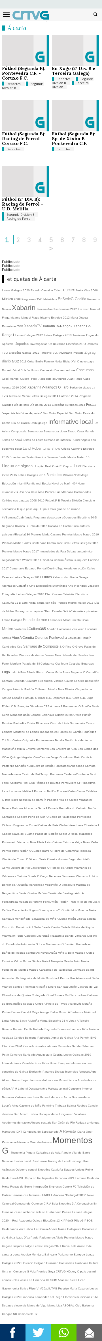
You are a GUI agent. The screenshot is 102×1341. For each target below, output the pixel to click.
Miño (61, 952)
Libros (47, 577)
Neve (90, 1195)
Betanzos (87, 663)
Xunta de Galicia (62, 1037)
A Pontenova (69, 706)
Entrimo (31, 748)
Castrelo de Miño (30, 1105)
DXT (19, 1131)
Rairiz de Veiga (73, 842)
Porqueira (57, 774)
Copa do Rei (33, 1178)
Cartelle (66, 927)
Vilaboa (59, 680)
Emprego (77, 1161)
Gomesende (22, 1203)
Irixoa (72, 825)
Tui (4, 740)
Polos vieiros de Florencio (29, 1280)
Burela (32, 876)
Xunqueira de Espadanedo (41, 1131)
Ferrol (6, 663)
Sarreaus (8, 918)
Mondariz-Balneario (45, 1254)
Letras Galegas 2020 (16, 290)
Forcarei (62, 791)
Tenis (43, 859)
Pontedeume (11, 850)
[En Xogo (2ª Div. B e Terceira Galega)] (75, 64)
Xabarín (24, 307)
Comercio (16, 1054)
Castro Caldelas (86, 791)
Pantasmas (67, 1263)
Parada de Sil (31, 663)
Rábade (38, 1029)
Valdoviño (52, 884)
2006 (94, 290)
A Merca (62, 918)
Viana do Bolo (27, 842)
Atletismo (16, 782)
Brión (27, 714)
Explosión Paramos (42, 1071)
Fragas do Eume (21, 1186)
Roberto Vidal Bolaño (16, 370)
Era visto (84, 309)
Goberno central (27, 1169)
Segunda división (80, 859)
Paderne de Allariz (51, 1237)
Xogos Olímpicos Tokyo (17, 1246)
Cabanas (88, 1046)
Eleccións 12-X (53, 1220)
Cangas (7, 689)
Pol (31, 927)
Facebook (13, 1332)
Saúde (77, 1046)
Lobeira (79, 680)
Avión (54, 901)
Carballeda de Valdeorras (56, 969)
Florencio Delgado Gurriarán (40, 1263)
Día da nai (37, 404)
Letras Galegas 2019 (77, 1054)
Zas (75, 629)
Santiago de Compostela (42, 646)
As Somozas (62, 1029)
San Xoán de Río (64, 1122)
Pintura (31, 1152)
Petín (6, 1054)
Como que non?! (50, 910)
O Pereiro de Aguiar (60, 867)
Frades (16, 1012)
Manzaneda (37, 884)
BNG (93, 1037)
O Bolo (70, 952)
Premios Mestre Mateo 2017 (21, 551)
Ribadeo (13, 655)
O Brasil (40, 697)
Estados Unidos (74, 1169)
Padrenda (44, 1037)
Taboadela (47, 731)
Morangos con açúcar (29, 611)
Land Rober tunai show (42, 448)
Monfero (16, 663)
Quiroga (16, 757)
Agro (93, 1071)
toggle (6, 14)
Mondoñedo (23, 918)
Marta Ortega (79, 317)
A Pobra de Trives (56, 1003)
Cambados (9, 646)
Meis (58, 655)
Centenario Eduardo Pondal (28, 568)
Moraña (87, 1003)
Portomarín (9, 842)
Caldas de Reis (48, 825)
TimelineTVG (49, 352)
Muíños (89, 1012)
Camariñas (64, 629)
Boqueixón (92, 680)
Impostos (48, 1178)
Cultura (93, 1263)
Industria (36, 1080)
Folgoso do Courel (25, 825)
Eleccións (44, 1169)
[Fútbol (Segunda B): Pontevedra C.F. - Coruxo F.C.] (25, 64)
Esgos (48, 1029)
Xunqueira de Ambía (40, 765)
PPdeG (68, 1220)
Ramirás (7, 723)
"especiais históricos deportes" (22, 413)
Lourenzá (43, 935)
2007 (23, 387)
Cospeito (75, 663)
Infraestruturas (12, 1063)
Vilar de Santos (12, 986)
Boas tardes (18, 457)
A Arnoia (18, 689)
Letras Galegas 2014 (45, 396)
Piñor (46, 1063)
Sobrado (29, 1003)
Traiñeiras (79, 335)
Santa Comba (28, 893)
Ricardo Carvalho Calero (47, 290)
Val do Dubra (23, 961)
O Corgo (43, 876)
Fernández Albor (59, 620)
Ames (67, 672)
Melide (26, 791)
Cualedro (32, 680)
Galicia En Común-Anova (41, 1229)
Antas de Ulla (11, 978)
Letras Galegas (54, 335)
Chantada (90, 825)
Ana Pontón (82, 1037)
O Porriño (85, 706)
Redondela (46, 680)
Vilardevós (75, 1003)
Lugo (6, 672)
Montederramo (12, 774)
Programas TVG (32, 299)
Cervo (50, 672)
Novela (7, 309)
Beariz (90, 969)
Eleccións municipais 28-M (80, 1297)
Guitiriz (60, 714)
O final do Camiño (52, 559)
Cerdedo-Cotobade (77, 774)
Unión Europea (60, 1063)
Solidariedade (81, 1097)
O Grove (78, 646)
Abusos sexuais (41, 1122)
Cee (20, 646)
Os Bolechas (57, 343)
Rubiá (66, 1246)
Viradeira (93, 585)
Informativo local (71, 421)
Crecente (18, 910)
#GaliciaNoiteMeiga (75, 475)
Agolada (8, 1037)
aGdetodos (69, 517)
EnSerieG (66, 299)
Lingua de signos (18, 466)
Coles (72, 791)
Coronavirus (85, 1203)
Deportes (14, 84)
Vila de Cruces (69, 799)
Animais (46, 1142)
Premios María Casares (46, 534)
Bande (70, 935)
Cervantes (65, 1046)
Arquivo (26, 1254)
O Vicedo (32, 859)
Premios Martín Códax (17, 542)
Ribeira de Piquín (82, 927)
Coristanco (48, 663)
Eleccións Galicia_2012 (24, 352)
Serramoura (35, 431)
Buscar (95, 14)
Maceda (80, 952)
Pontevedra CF (71, 782)
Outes (90, 952)
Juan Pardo (75, 378)
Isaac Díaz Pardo (27, 1237)
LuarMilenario (65, 492)
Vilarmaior (9, 935)
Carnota (90, 765)
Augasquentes (12, 559)
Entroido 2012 (61, 317)
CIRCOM (52, 1280)
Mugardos (26, 901)
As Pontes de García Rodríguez (75, 731)
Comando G (21, 1271)
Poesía (42, 309)
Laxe (5, 791)
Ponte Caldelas (26, 935)
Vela (33, 1271)
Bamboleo (54, 475)
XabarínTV (33, 326)
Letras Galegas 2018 (30, 594)
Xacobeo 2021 (65, 1178)
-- (11, 1220)
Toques (59, 995)
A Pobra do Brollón (44, 791)
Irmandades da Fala (53, 551)
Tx (35, 1314)
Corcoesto (47, 370)
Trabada (61, 1105)
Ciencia (72, 1080)
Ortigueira (29, 740)
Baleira (72, 1105)
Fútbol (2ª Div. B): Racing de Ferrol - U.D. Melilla (22, 204)
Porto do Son (37, 816)
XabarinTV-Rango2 (58, 326)
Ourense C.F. (40, 1203)
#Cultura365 (37, 629)
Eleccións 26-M (12, 1046)
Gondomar (67, 757)
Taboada (85, 850)
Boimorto (31, 1037)
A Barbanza (76, 1012)
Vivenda (35, 1142)
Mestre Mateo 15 (78, 457)
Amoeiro (59, 1195)
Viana (44, 1020)
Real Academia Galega (27, 1220)
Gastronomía (11, 1288)
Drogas (60, 1071)
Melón (72, 918)
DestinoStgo (55, 568)
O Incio (41, 944)
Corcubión (9, 927)
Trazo (73, 901)
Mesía (85, 961)
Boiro (15, 799)
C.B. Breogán (20, 706)
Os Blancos (72, 995)
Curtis (6, 714)
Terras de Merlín (20, 396)
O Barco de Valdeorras (61, 816)
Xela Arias (77, 1246)
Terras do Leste (33, 439)
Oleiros (17, 740)
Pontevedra (58, 638)
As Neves (42, 952)
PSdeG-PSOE (83, 1220)
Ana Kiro (53, 309)
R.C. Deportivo (56, 697)
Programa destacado (47, 517)
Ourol (50, 995)
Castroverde (39, 867)
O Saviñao (68, 944)
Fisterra (38, 901)
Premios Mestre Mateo (78, 1237)
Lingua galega (86, 918)
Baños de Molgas (14, 952)
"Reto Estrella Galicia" (58, 611)
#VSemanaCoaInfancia (17, 517)
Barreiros (22, 927)
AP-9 (14, 1088)
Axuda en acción (75, 568)
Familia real (34, 483)
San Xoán (50, 413)
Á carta (17, 28)
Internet (87, 1088)
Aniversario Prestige (71, 352)
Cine (32, 585)
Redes (44, 1097)
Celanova (48, 714)
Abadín (52, 629)
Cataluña (57, 1169)
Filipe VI (34, 1288)
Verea (73, 1020)
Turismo (94, 1029)
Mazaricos (85, 833)
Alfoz (15, 1105)
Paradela (28, 1063)
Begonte (77, 672)
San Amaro (21, 1114)
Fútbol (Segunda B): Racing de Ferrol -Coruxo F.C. (23, 138)
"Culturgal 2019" (76, 1195)
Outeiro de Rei (21, 867)
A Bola (54, 1203)
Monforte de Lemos (26, 731)
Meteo (8, 628)
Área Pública (47, 492)
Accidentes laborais (44, 1046)
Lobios (93, 876)
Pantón (64, 901)
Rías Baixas (40, 1161)
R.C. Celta (73, 697)
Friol (26, 782)
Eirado (72, 431)
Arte (71, 585)
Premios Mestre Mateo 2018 (75, 602)
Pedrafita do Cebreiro (73, 808)
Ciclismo (7, 825)
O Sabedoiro (53, 1212)
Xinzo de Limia (60, 723)
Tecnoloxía (18, 1152)
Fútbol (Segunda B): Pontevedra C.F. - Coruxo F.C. (23, 73)
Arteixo (7, 637)
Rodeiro (18, 1029)
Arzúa (53, 952)
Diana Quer (84, 1131)
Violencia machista (27, 1097)
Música (8, 299)
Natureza (8, 1097)
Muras (63, 1080)
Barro (46, 850)
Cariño (56, 927)
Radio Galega (79, 577)
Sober (63, 833)
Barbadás (20, 723)
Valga (55, 757)
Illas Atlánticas (79, 978)
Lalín (14, 672)
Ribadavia (43, 723)
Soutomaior (78, 723)
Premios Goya (46, 1271)
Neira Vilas (83, 290)
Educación (56, 1097)
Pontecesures (45, 740)
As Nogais (31, 910)
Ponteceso (84, 816)
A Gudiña (22, 884)
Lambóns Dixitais (33, 1212)
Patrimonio (9, 1142)
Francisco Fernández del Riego (42, 1297)
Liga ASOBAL (65, 1305)
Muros (69, 714)
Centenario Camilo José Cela (51, 542)
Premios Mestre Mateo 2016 (80, 534)
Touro (65, 663)
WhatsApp (63, 1332)
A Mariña (42, 986)
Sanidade (29, 1054)
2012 (74, 309)
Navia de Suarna (23, 833)
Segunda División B (21, 214)
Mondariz (16, 714)
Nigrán (24, 850)
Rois (45, 961)
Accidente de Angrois (53, 378)
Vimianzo (81, 935)
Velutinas (80, 1114)
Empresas (56, 1186)
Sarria (95, 706)
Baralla (60, 740)
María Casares (80, 1288)
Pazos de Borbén (47, 833)
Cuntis (85, 757)
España (17, 697)
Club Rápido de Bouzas (45, 782)
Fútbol (6, 706)
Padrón (29, 689)
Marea (51, 1305)
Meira (92, 910)
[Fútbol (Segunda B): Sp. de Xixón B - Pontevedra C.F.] (75, 130)
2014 (48, 404)
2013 (69, 335)
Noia (61, 689)
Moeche (83, 910)
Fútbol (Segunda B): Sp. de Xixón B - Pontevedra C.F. (73, 138)
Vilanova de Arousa (32, 655)
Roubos (82, 1105)
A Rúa (22, 672)
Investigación (39, 343)
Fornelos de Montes (15, 969)
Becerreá (55, 876)
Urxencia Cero (28, 492)
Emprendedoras (65, 370)
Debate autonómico (80, 551)
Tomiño (70, 740)
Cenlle (28, 1029)
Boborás (18, 808)
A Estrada (52, 808)
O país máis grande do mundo (60, 509)
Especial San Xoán (70, 413)
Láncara (76, 1029)
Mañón (43, 893)
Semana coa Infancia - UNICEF (32, 1195)
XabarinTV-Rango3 (42, 387)
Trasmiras (29, 986)
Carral (25, 1012)
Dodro (52, 986)
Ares (83, 995)
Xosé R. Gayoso (63, 466)
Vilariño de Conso (14, 859)
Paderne (53, 799)
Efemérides (60, 585)
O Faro (63, 387)
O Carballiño (91, 672)
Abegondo (77, 765)
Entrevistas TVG (13, 326)
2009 (18, 299)
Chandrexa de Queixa (17, 995)
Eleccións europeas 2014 (69, 404)
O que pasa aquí (28, 509)
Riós (85, 1029)
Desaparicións (38, 1088)
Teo (91, 655)
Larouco (81, 1178)
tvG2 (16, 361)
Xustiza (58, 1054)
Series (24, 1288)
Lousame (15, 791)
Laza (80, 825)
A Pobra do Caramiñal (64, 850)
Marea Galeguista (70, 1229)
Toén (77, 961)
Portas (6, 1012)
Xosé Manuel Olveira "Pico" (20, 378)
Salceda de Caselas (75, 655)
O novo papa (85, 361)
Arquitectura (44, 1054)
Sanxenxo (69, 876)
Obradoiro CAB (40, 706)
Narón (92, 808)
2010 (16, 387)
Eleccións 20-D (87, 517)
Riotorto (22, 876)
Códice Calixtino (72, 448)
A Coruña (27, 638)
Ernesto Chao (80, 620)
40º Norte (78, 483)
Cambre (36, 714)
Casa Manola (85, 431)
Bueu (87, 842)
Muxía (21, 748)
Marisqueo (9, 1131)
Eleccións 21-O (76, 343)
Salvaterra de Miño (44, 918)
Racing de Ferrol (19, 218)
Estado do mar (35, 620)
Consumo (75, 1088)
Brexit (14, 1178)
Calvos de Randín (79, 637)
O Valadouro (67, 884)
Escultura (91, 629)
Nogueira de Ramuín (33, 799)
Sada (42, 808)
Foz (9, 740)
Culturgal (8, 1203)
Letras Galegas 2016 (84, 542)
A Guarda (35, 850)
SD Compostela (23, 1314)
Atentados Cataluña (15, 585)
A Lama (55, 706)
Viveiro (50, 655)
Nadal (59, 361)
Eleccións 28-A (58, 1020)
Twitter (38, 1332)
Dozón (63, 1012)
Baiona (7, 808)
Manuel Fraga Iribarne (36, 317)
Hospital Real (43, 466)
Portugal (29, 697)
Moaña (53, 689)
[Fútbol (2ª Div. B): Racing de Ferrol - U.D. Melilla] (25, 195)
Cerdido (19, 1037)
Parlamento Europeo (72, 1254)
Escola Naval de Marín (57, 483)
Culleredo (41, 689)
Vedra (95, 842)
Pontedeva (83, 944)
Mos (74, 910)
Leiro (48, 842)
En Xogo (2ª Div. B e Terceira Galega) (73, 70)
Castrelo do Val (87, 986)
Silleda (31, 672)
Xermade (79, 969)
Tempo (45, 774)
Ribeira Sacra (19, 1020)
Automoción (50, 1080)
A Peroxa (64, 978)
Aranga (45, 1012)
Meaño (69, 961)
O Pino (67, 646)
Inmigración (41, 1186)
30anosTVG (10, 492)
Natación (8, 1161)
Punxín (87, 714)
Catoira (57, 842)
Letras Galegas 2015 (32, 475)
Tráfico (34, 1114)
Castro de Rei (31, 774)
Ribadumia (88, 782)
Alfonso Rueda (68, 1280)
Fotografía (9, 594)
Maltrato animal (58, 1088)
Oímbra (37, 961)
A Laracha (31, 808)
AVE (21, 1178)
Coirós (31, 723)
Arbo (78, 893)
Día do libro (22, 404)
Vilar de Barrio (81, 1152)
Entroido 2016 (38, 526)
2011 (23, 361)
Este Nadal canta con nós (39, 602)
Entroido (8, 961)
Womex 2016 (31, 559)
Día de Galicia (21, 422)
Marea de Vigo (37, 1305)
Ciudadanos (10, 1229)
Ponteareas (62, 765)
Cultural (69, 290)
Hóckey (72, 1271)
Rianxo (41, 672)
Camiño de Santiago (61, 893)
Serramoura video (56, 431)
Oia (58, 663)
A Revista (68, 1131)
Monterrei (43, 748)
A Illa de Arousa (87, 901)
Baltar (54, 1012)
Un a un (7, 1271)
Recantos (93, 299)
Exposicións (44, 585)
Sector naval (23, 1161)
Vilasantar (85, 799)
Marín (59, 672)
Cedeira (22, 816)
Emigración (66, 1114)
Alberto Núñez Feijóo (16, 1080)
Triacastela (57, 935)
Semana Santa (57, 457)
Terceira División (72, 500)
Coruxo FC (70, 1186)
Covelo (69, 680)
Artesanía (23, 1142)
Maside (34, 969)
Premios (41, 457)
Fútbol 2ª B (53, 500)
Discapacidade (49, 1114)
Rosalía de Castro (60, 526)
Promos (65, 309)
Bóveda (7, 1029)
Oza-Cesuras (42, 757)
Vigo (16, 638)
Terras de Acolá (12, 439)
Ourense (42, 638)
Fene (46, 901)
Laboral (23, 1088)
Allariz (41, 842)
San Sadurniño (67, 986)
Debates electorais (14, 1305)
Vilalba (64, 825)
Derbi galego (39, 422)
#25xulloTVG (49, 1288)
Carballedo (9, 816)
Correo (89, 1332)
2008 (34, 500)
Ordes (77, 714)
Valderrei (20, 629)
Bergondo (9, 884)
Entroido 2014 (69, 396)
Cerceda (20, 680)
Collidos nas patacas (16, 500)
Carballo (8, 680)
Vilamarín (82, 876)
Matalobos (50, 299)
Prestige (64, 1288)
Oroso (39, 1003)
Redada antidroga (87, 1122)
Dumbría (52, 978)
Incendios (81, 585)
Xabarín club (61, 577)
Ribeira (70, 689)
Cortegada (39, 995)
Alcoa (68, 1097)
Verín (81, 629)
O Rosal (73, 833)
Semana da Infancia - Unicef (63, 439)
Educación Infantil (14, 483)
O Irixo (6, 799)
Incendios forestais (77, 1071)
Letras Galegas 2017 (28, 577)
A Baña (94, 978)
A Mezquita (56, 961)
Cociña (81, 299)
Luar (78, 466)
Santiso (31, 952)
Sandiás (21, 765)
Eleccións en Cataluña (60, 594)
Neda (38, 927)
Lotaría (7, 1105)
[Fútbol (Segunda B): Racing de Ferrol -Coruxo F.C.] (25, 130)
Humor (35, 370)
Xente (6, 867)
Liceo (81, 1280)
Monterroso (53, 944)
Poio (77, 757)
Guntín (66, 910)
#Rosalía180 (22, 534)
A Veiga (34, 1012)
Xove (38, 1063)
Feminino (48, 1105)
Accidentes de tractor (16, 1122)
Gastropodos (82, 492)
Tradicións (82, 1263)
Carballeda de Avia (48, 1152)
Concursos (85, 370)
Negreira (27, 757)
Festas (91, 405)
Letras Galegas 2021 (47, 1246)
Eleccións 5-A (68, 1203)
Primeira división (58, 859)
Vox (21, 1229)
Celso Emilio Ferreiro (41, 361)
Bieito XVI (70, 361)
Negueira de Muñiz (33, 978)
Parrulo (66, 1152)
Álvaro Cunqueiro (76, 559)
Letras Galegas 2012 (29, 335)
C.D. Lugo (87, 697)
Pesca (27, 1046)
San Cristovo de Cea (64, 748)
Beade (46, 927)
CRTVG (33, 16)
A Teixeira (83, 1020)
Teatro (30, 457)
